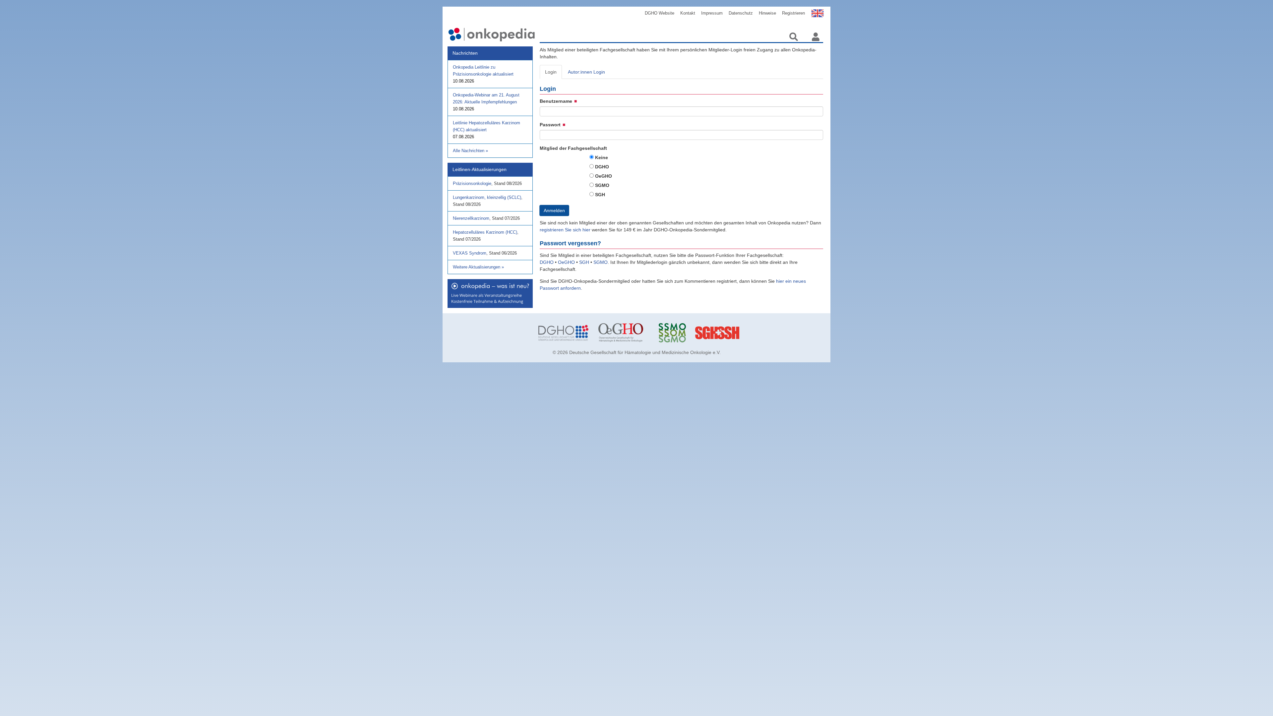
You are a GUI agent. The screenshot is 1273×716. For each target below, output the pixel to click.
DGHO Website (659, 13)
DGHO (602, 166)
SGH (600, 194)
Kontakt (687, 13)
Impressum (712, 13)
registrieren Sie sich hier (566, 229)
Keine (601, 157)
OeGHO (603, 176)
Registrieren (793, 13)
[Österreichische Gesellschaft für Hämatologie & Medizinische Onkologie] (623, 332)
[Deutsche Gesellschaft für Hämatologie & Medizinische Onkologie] (563, 332)
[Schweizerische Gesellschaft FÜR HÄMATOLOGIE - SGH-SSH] (744, 332)
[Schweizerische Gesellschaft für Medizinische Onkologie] (684, 332)
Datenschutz (741, 13)
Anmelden (554, 210)
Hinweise (767, 13)
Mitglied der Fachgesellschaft (573, 148)
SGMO (602, 185)
